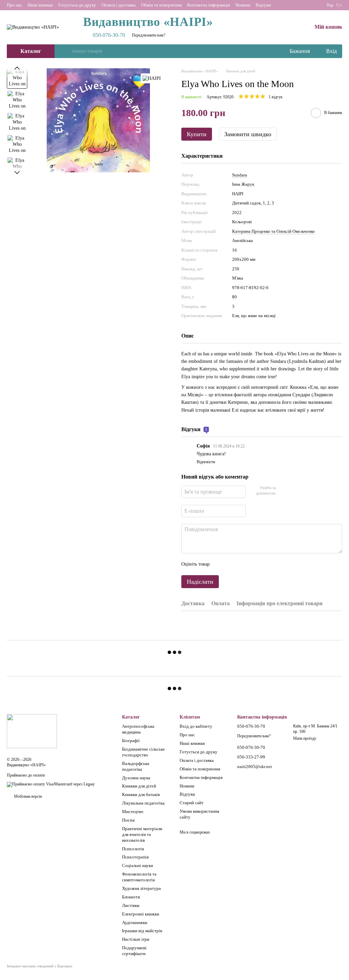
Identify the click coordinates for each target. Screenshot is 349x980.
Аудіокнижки (134, 922)
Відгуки (263, 5)
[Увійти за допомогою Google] (294, 491)
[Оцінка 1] (220, 564)
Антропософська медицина (138, 729)
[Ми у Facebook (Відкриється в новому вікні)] (299, 5)
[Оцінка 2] (231, 564)
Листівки (130, 905)
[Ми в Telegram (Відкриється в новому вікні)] (315, 5)
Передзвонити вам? (148, 35)
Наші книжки (40, 5)
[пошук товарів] (66, 51)
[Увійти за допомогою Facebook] (283, 491)
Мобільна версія (27, 796)
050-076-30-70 (109, 35)
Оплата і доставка (119, 5)
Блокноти (131, 896)
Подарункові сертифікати (134, 950)
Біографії (131, 740)
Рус (339, 5)
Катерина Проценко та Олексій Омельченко (273, 231)
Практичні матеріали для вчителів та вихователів (142, 834)
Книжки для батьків (141, 794)
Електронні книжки (140, 914)
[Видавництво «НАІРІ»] (32, 730)
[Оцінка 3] (242, 564)
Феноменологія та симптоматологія (139, 876)
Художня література (141, 888)
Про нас (14, 5)
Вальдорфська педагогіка (135, 766)
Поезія (128, 820)
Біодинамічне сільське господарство (143, 752)
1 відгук (276, 97)
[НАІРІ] (152, 78)
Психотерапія (135, 857)
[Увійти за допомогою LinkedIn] (305, 491)
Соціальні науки (137, 865)
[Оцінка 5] (264, 564)
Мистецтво (132, 811)
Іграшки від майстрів (142, 930)
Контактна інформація (208, 5)
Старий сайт (191, 802)
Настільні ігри (135, 939)
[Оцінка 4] (253, 564)
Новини (243, 5)
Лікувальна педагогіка (143, 803)
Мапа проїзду (304, 738)
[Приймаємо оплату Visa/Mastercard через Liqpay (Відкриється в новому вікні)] (51, 784)
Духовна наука (136, 777)
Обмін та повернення (161, 5)
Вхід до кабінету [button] (196, 726)
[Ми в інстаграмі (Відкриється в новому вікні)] (307, 5)
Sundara (239, 174)
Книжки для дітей (139, 786)
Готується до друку (77, 5)
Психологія (133, 848)
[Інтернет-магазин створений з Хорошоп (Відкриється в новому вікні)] (39, 972)
